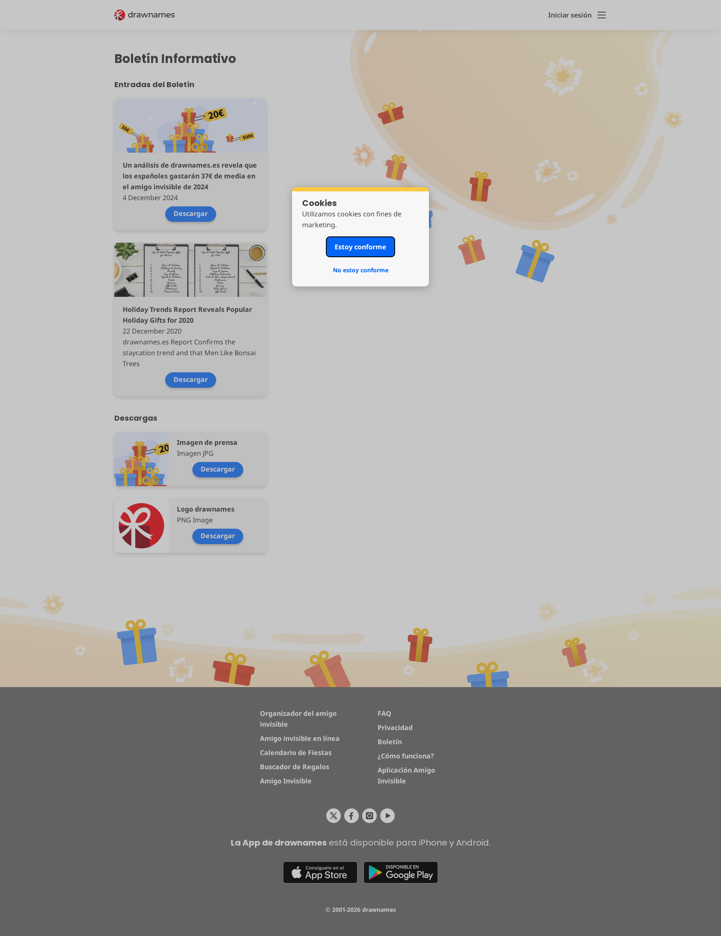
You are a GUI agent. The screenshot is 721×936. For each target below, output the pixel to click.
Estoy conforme (360, 246)
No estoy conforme (360, 270)
